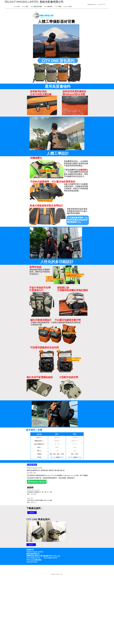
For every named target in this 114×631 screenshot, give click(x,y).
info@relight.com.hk (68, 475)
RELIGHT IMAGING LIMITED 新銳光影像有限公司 (34, 1)
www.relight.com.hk (50, 558)
